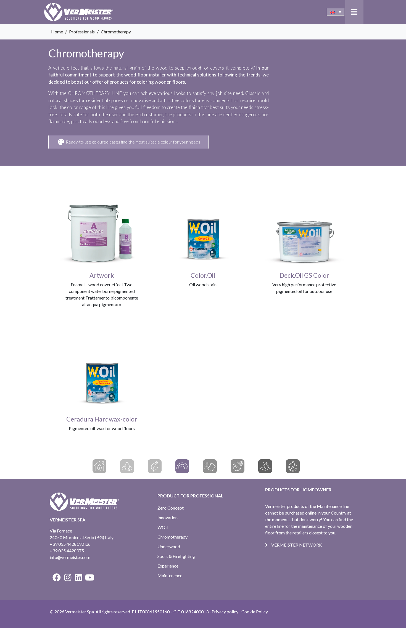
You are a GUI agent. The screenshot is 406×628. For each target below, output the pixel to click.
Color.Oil (203, 275)
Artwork (101, 275)
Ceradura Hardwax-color (101, 419)
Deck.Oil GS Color (304, 275)
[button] (354, 12)
